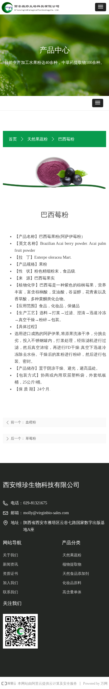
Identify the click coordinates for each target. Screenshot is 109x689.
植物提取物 (71, 564)
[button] (100, 7)
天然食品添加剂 (75, 573)
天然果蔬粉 (37, 139)
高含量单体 (71, 592)
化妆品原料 (71, 583)
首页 (13, 139)
